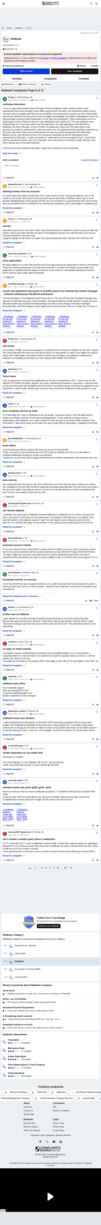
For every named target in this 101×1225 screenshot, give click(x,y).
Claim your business (32, 1130)
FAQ (54, 1107)
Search (91, 3)
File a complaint (75, 71)
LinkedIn (61, 1141)
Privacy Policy (58, 1127)
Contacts (84, 79)
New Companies (47, 1135)
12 (65, 868)
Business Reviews (63, 1135)
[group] (8, 84)
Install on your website (48, 926)
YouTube (54, 1141)
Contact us (28, 1111)
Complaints (50, 79)
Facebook (40, 1141)
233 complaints (60, 58)
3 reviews (43, 58)
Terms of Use (58, 1123)
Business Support (31, 1127)
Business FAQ (29, 1123)
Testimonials (29, 1114)
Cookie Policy (58, 1130)
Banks (53, 939)
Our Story (28, 1107)
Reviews (17, 79)
